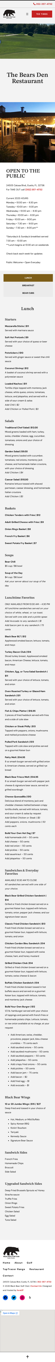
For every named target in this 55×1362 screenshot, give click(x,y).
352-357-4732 (44, 4)
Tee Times (42, 14)
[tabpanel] (27, 762)
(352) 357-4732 (33, 189)
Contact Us (36, 1286)
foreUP (20, 1290)
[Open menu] (27, 14)
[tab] (28, 278)
